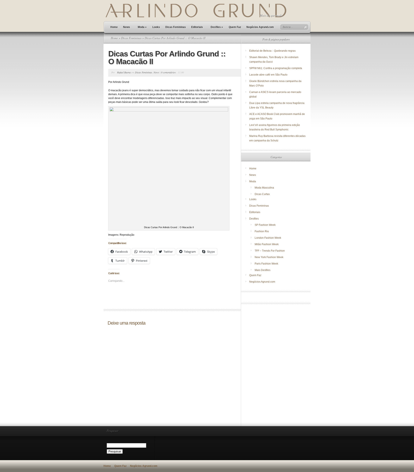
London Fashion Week (268, 237)
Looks (156, 27)
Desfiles (217, 27)
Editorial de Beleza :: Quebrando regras (272, 50)
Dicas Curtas (262, 194)
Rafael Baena (124, 72)
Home (114, 27)
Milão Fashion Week (267, 244)
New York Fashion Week (269, 257)
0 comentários (168, 72)
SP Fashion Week (265, 224)
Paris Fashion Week (266, 263)
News (126, 27)
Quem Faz (235, 27)
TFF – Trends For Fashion (270, 250)
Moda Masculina (264, 187)
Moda (142, 27)
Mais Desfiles (262, 270)
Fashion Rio (262, 231)
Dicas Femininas (175, 27)
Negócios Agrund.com (260, 27)
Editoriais (197, 27)
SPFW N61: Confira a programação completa (275, 68)
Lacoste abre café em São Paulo (268, 74)
